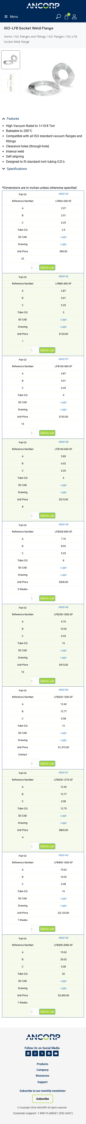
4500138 (63, 441)
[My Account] (74, 16)
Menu (14, 16)
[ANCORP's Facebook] (49, 1053)
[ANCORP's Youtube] (56, 1053)
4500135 (63, 193)
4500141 (63, 772)
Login (63, 236)
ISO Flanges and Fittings (30, 36)
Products (42, 1064)
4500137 (63, 359)
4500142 (63, 855)
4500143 (63, 937)
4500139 (63, 524)
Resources (42, 1075)
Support (42, 1082)
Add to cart (47, 267)
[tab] (43, 118)
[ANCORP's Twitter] (42, 1053)
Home (8, 36)
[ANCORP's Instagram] (35, 1053)
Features (13, 119)
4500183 (63, 689)
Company (43, 1069)
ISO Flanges (56, 36)
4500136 (63, 276)
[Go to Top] (10, 1115)
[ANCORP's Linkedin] (28, 1053)
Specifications (17, 169)
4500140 (63, 607)
